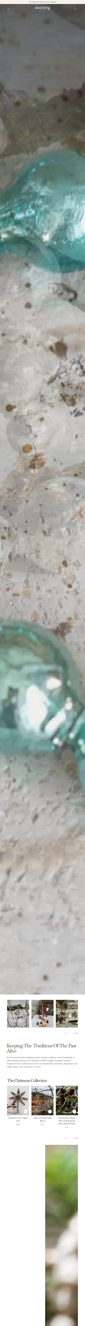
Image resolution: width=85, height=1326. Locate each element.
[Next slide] (75, 499)
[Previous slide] (9, 499)
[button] (8, 8)
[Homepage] (42, 8)
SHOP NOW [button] (57, 985)
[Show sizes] (25, 1111)
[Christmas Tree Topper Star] (18, 1100)
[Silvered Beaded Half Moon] (42, 1100)
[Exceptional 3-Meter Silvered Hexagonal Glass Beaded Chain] (67, 1100)
